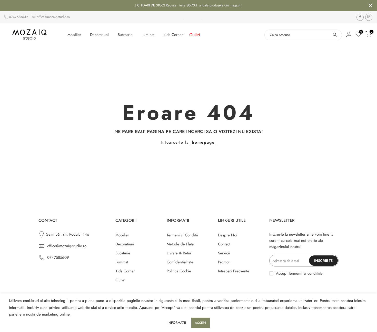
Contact (224, 244)
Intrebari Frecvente (233, 271)
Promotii (225, 262)
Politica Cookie (179, 271)
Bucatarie (125, 35)
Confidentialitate (180, 262)
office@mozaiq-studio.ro (53, 16)
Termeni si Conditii (182, 235)
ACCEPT (200, 322)
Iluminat (148, 35)
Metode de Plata (180, 244)
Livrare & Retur (179, 253)
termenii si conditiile (305, 273)
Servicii (224, 253)
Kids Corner (173, 35)
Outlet (194, 35)
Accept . (300, 273)
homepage (203, 142)
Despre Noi (227, 235)
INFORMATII (176, 322)
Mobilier (74, 35)
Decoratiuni (99, 35)
